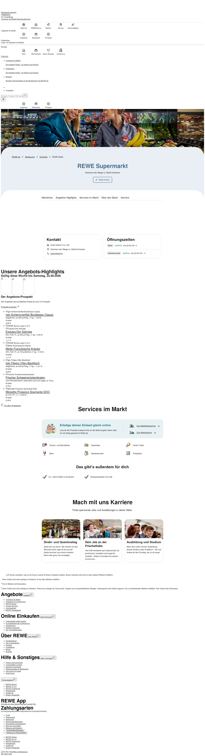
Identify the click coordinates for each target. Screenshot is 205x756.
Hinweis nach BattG (13, 726)
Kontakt (9, 652)
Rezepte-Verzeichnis (13, 667)
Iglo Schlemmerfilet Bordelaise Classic (30, 314)
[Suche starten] (25, 95)
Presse (8, 649)
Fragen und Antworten (14, 663)
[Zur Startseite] (9, 5)
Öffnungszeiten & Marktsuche (17, 669)
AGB (8, 715)
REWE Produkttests (13, 610)
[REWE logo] (4, 57)
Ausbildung (10, 647)
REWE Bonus (11, 604)
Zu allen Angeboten (12, 405)
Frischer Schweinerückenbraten (25, 377)
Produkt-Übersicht (12, 628)
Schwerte (43, 157)
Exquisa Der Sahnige (19, 331)
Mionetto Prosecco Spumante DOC (28, 392)
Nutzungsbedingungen (14, 722)
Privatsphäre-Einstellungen (16, 724)
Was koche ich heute (13, 671)
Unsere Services (12, 606)
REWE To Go (11, 686)
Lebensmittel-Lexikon (14, 665)
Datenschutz (10, 717)
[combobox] (12, 96)
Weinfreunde (10, 691)
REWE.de (16, 157)
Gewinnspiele (11, 608)
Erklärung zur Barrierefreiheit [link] (16, 733)
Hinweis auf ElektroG (14, 728)
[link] (105, 63)
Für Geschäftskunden (14, 630)
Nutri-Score (10, 673)
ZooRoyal (9, 693)
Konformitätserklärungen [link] (15, 730)
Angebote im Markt (13, 600)
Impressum (10, 719)
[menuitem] (24, 26)
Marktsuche (30, 157)
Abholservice (11, 626)
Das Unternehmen (12, 643)
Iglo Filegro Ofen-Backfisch (23, 363)
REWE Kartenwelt (13, 689)
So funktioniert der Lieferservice (18, 623)
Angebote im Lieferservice (16, 602)
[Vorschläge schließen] (3, 99)
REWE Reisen (11, 684)
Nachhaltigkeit (11, 641)
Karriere (9, 645)
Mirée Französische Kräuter (23, 349)
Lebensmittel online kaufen (16, 621)
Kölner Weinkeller (12, 695)
